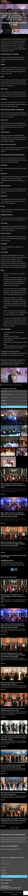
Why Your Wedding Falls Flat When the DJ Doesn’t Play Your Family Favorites (13, 766)
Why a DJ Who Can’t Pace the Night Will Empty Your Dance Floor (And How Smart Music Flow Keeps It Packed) (13, 514)
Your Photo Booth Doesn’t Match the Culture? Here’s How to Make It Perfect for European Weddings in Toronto (14, 737)
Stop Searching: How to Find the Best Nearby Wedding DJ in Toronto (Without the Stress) (14, 819)
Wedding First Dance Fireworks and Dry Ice (13, 360)
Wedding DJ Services (7, 560)
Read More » (3, 494)
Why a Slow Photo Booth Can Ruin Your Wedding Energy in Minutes (12, 683)
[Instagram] (15, 569)
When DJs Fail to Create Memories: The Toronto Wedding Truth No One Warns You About (13, 485)
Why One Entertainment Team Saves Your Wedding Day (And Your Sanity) (13, 709)
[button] (25, 2)
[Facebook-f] (12, 569)
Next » (16, 827)
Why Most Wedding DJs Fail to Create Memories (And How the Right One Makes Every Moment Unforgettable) (13, 543)
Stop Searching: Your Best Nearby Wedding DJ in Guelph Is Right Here (13, 793)
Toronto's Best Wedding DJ (9, 846)
